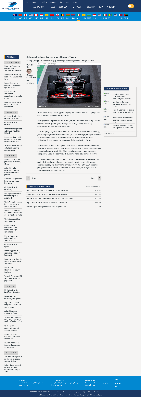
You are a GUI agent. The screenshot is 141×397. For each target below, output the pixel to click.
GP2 (120, 384)
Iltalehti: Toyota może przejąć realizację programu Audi (46, 207)
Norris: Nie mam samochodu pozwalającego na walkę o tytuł (13, 95)
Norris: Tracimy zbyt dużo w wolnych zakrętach (11, 238)
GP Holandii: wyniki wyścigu (11, 123)
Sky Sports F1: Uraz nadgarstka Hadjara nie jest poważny (12, 305)
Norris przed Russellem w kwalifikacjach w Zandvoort (12, 195)
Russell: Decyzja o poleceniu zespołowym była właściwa (12, 85)
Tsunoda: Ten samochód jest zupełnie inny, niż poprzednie (13, 278)
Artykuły (36, 383)
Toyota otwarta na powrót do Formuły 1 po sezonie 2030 (47, 190)
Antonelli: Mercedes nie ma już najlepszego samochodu (12, 104)
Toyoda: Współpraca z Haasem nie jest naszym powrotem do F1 (49, 198)
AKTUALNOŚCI (39, 7)
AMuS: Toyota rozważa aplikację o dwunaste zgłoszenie (46, 194)
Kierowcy (63, 383)
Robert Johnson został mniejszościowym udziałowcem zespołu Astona (12, 368)
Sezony (52, 383)
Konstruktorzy (58, 385)
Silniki (52, 385)
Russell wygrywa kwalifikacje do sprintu (12, 297)
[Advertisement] (70, 38)
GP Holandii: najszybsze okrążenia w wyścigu (13, 117)
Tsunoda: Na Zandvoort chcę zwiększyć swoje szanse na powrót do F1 (13, 319)
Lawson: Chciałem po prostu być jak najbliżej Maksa (12, 162)
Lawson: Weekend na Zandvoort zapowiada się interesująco (12, 345)
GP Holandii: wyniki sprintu (11, 245)
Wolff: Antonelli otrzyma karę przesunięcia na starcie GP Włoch (13, 204)
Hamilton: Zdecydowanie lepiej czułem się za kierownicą (13, 181)
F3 (117, 384)
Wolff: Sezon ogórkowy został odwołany (12, 220)
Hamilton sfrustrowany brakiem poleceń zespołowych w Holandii (13, 68)
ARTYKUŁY (111, 7)
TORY (101, 7)
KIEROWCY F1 (64, 7)
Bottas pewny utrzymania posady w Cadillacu (12, 270)
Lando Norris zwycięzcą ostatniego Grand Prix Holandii (13, 131)
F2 (115, 384)
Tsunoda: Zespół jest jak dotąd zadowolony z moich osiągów (13, 148)
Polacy (26, 385)
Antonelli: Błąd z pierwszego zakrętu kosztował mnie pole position (11, 171)
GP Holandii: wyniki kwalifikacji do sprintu (12, 291)
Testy (32, 383)
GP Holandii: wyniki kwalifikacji (11, 188)
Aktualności (22, 383)
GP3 (116, 386)
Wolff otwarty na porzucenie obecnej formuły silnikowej (11, 328)
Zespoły (68, 383)
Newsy (28, 383)
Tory (72, 383)
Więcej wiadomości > (93, 186)
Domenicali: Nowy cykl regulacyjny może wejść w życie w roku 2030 (13, 139)
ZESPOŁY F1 (78, 7)
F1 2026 (52, 7)
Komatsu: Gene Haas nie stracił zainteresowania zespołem (13, 261)
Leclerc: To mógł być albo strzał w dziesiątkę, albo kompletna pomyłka (13, 212)
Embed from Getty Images (47, 64)
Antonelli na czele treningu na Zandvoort (12, 312)
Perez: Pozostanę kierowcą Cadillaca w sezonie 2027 (12, 336)
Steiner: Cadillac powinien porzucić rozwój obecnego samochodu (10, 228)
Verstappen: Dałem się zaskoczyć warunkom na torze (13, 77)
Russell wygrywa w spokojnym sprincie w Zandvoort (12, 253)
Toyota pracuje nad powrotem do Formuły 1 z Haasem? (46, 203)
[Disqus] (64, 243)
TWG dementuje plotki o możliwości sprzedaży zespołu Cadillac (13, 359)
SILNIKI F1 (91, 7)
